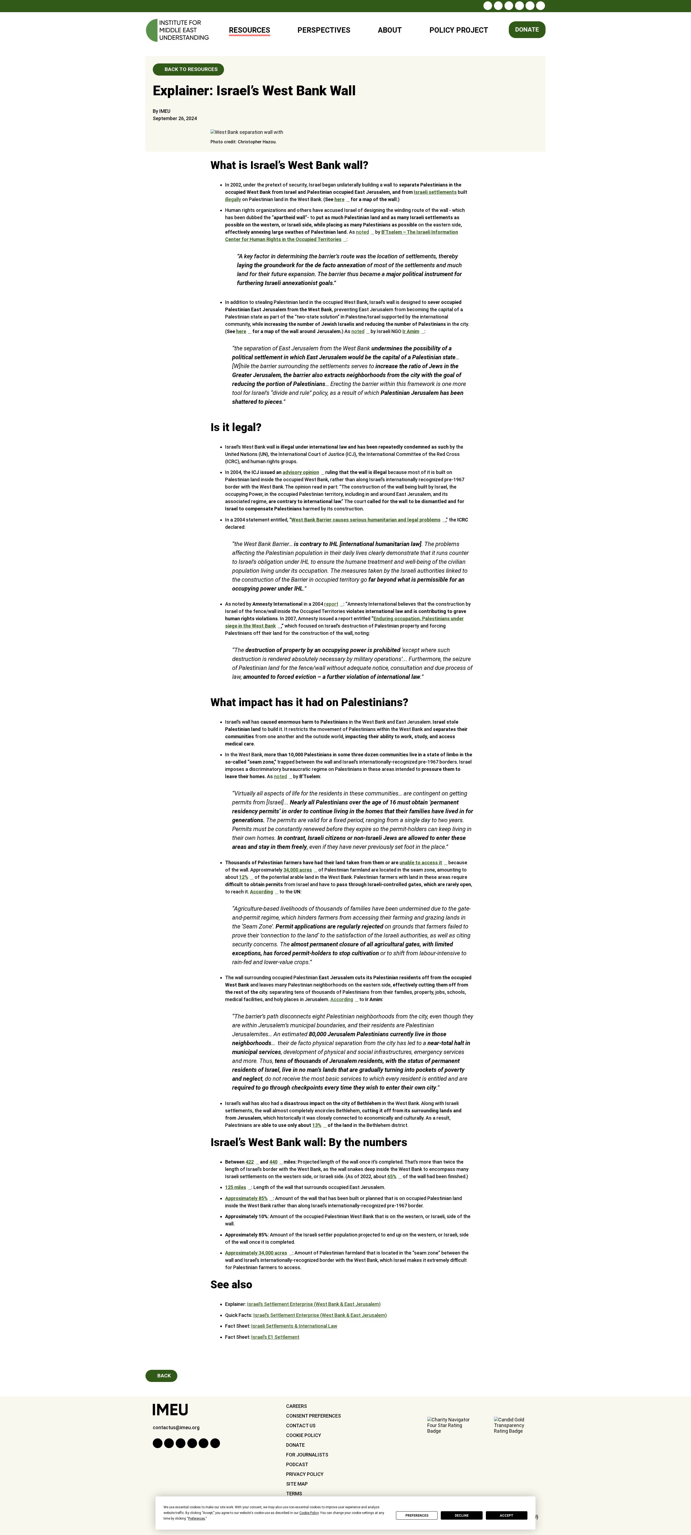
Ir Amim (410, 331)
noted (362, 232)
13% (316, 1125)
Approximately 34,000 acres (256, 1253)
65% (392, 1176)
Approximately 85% (246, 1198)
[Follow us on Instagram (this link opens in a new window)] (487, 5)
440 (273, 1162)
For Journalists (307, 1455)
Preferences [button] (196, 1518)
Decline (462, 1515)
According (261, 891)
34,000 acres (297, 870)
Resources (249, 30)
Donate (527, 29)
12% (243, 877)
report (331, 604)
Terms (294, 1493)
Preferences (416, 1515)
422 (250, 1162)
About (390, 30)
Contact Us (301, 1425)
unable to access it (420, 862)
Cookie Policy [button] (309, 1513)
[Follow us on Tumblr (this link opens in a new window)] (519, 5)
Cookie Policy (303, 1435)
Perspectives (323, 30)
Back (163, 1376)
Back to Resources (190, 69)
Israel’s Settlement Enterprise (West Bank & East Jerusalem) (314, 1304)
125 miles (235, 1187)
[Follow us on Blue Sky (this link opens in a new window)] (540, 5)
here (339, 199)
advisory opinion (301, 472)
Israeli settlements (435, 192)
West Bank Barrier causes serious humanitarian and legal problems (366, 520)
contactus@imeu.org (176, 1427)
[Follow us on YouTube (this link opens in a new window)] (530, 5)
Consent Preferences (313, 1416)
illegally (233, 199)
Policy (455, 28)
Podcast (297, 1464)
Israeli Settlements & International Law (294, 1326)
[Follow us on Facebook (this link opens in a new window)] (498, 5)
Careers (296, 1406)
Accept (506, 1515)
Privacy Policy (305, 1474)
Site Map (297, 1484)
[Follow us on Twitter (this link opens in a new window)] (508, 5)
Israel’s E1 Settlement (275, 1337)
